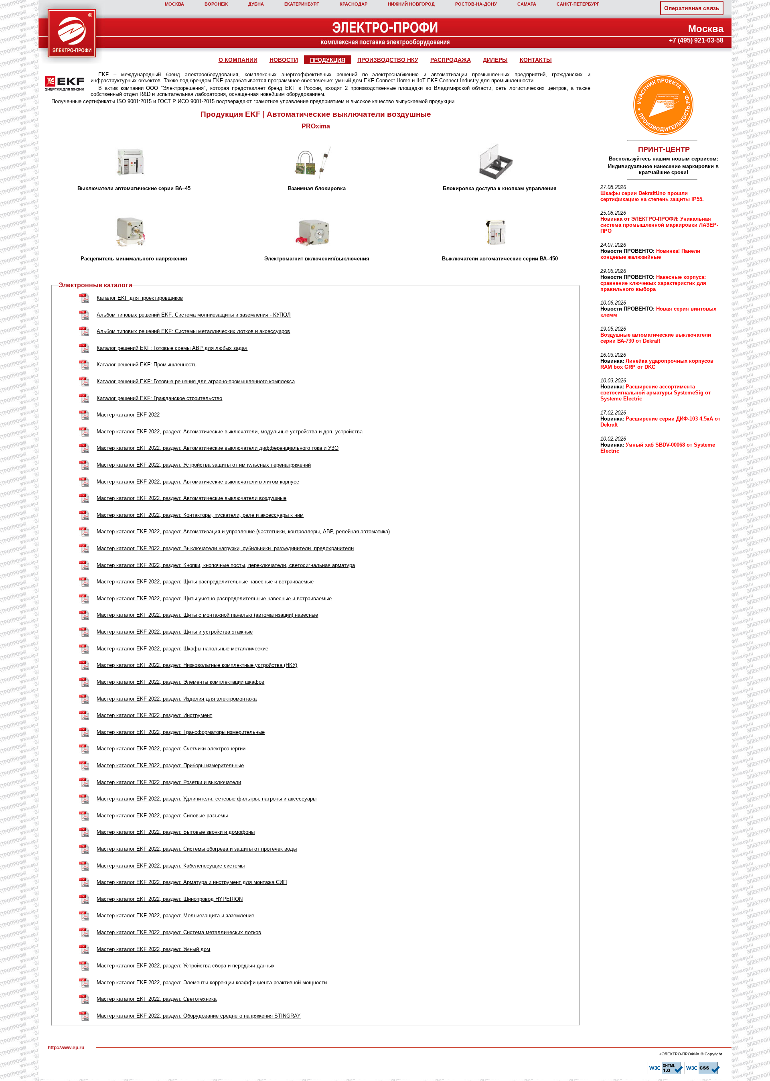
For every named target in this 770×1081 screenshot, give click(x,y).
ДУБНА (256, 4)
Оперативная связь (691, 8)
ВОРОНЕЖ (216, 4)
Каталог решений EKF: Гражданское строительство (159, 398)
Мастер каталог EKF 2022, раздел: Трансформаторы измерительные (181, 732)
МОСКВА (174, 4)
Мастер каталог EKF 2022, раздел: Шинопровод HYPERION (170, 899)
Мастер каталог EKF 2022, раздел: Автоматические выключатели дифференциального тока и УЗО (217, 448)
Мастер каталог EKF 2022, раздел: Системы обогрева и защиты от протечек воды (197, 849)
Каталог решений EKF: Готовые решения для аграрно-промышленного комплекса (196, 381)
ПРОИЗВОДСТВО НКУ (387, 60)
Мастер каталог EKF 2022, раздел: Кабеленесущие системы (171, 866)
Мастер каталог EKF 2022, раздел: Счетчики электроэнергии (171, 749)
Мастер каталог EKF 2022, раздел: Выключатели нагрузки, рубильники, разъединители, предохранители (225, 548)
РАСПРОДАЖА (450, 60)
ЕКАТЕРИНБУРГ (301, 4)
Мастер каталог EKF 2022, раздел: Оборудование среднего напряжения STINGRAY (199, 1016)
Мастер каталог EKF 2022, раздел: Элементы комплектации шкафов (180, 682)
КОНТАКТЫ (536, 60)
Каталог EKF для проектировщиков (140, 298)
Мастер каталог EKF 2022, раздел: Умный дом (153, 949)
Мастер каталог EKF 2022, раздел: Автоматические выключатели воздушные (191, 498)
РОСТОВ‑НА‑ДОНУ (476, 4)
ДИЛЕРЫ (495, 60)
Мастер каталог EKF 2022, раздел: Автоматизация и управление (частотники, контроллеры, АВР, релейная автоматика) (243, 531)
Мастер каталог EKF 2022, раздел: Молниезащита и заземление (175, 915)
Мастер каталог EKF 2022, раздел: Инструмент (154, 715)
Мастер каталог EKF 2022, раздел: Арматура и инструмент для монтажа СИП (192, 882)
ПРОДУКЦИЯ (327, 60)
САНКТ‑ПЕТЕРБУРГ (578, 4)
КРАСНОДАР (353, 4)
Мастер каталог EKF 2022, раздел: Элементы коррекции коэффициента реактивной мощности (212, 982)
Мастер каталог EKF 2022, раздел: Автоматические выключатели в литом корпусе (198, 482)
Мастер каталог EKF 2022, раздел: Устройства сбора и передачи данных (186, 966)
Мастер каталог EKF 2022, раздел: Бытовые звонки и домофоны (176, 832)
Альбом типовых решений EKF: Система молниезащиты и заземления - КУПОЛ (194, 315)
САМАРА (526, 4)
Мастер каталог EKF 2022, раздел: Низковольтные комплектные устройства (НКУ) (197, 665)
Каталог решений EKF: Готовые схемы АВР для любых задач (172, 348)
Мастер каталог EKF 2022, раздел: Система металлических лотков (179, 932)
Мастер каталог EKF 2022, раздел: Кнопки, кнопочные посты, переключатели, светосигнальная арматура (226, 565)
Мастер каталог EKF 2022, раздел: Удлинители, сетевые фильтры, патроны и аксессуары (206, 799)
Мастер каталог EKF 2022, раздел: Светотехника (157, 999)
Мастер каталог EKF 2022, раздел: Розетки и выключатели (169, 782)
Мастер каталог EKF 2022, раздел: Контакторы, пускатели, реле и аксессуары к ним (200, 515)
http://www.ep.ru (66, 1048)
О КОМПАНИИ (238, 60)
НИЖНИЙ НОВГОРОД (411, 4)
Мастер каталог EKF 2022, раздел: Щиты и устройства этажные (175, 632)
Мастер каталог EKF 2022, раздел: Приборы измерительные (170, 765)
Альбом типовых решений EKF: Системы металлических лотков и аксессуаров (193, 331)
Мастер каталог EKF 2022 (128, 415)
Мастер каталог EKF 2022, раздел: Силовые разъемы (162, 816)
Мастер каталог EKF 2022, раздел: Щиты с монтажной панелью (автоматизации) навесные (207, 615)
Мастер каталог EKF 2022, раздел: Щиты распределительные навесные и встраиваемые (205, 582)
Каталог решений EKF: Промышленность (147, 365)
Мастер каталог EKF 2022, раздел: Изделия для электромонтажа (177, 699)
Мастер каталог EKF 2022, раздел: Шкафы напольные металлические (182, 649)
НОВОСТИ (284, 60)
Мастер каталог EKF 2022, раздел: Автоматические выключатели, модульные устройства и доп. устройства (230, 432)
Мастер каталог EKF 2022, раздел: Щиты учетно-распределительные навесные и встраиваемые (214, 598)
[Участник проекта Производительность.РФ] (662, 105)
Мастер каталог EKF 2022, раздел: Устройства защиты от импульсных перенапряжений (204, 465)
